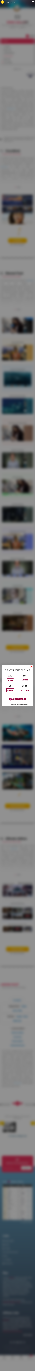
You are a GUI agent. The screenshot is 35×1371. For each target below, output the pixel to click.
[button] (31, 666)
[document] (17, 685)
